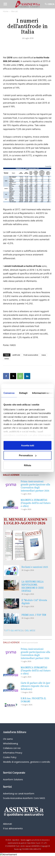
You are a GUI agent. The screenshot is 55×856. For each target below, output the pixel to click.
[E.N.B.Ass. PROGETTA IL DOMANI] (10, 702)
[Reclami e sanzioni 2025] (11, 570)
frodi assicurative (31, 355)
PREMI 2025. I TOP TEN (34, 614)
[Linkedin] (27, 376)
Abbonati (7, 823)
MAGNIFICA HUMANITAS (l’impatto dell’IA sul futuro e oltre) (36, 502)
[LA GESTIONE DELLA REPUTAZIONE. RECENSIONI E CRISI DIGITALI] (11, 585)
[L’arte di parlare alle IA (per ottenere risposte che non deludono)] (10, 686)
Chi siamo (8, 738)
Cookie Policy (9, 757)
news (6, 358)
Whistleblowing (10, 743)
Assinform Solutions (13, 779)
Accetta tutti (27, 445)
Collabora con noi (11, 748)
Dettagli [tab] (23, 393)
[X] (13, 376)
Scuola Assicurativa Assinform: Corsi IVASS (24, 798)
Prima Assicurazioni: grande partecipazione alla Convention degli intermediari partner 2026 (35, 486)
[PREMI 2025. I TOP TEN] (11, 618)
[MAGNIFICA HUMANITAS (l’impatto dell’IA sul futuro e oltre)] (10, 503)
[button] (5, 4)
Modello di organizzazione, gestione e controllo (26, 761)
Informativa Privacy (12, 752)
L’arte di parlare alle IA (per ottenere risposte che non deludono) (35, 685)
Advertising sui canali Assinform (18, 793)
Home (5, 11)
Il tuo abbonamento (13, 828)
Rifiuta (27, 465)
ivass (44, 355)
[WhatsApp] (20, 376)
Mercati (14, 11)
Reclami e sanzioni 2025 (35, 566)
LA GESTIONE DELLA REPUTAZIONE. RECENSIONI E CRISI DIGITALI (33, 586)
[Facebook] (6, 376)
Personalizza (26, 455)
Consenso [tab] (9, 393)
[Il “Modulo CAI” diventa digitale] (11, 604)
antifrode (16, 355)
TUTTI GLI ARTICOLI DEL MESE (19, 630)
